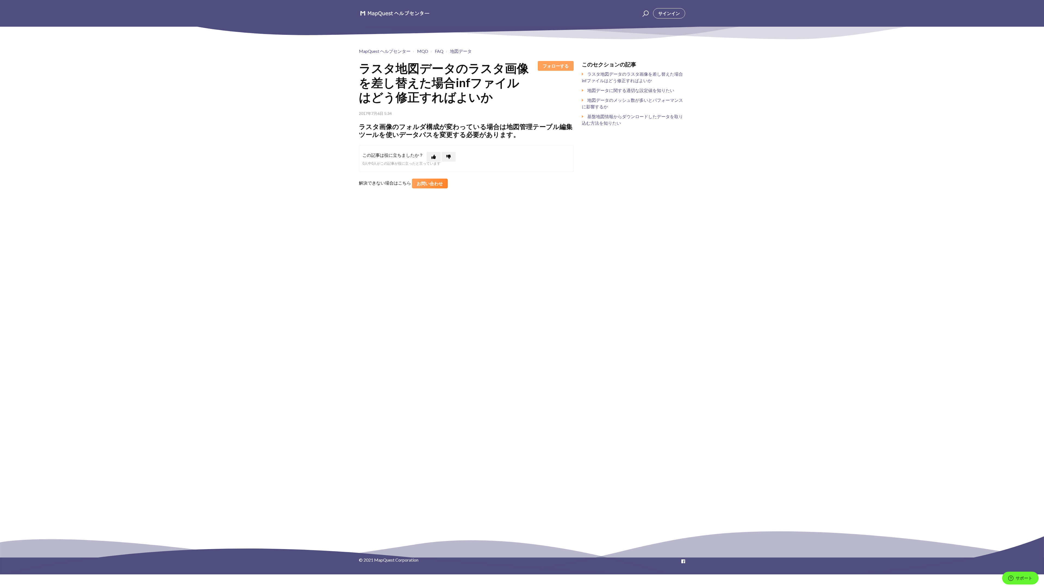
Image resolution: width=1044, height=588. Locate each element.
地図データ (461, 51)
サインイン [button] (669, 13)
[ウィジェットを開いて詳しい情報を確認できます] (1020, 578)
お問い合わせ (430, 183)
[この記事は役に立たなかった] (449, 157)
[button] (645, 13)
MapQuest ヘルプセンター (385, 51)
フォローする (556, 65)
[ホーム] (394, 13)
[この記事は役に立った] (434, 157)
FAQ (439, 51)
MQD (422, 51)
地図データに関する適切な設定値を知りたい (630, 90)
